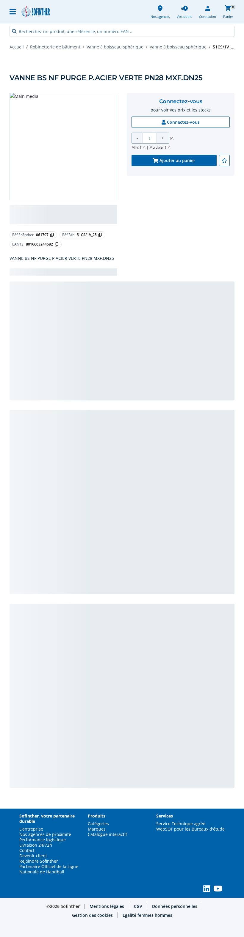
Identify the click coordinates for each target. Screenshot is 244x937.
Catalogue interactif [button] (107, 834)
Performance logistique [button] (42, 839)
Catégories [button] (98, 823)
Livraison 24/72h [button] (35, 845)
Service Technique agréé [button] (180, 823)
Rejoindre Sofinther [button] (38, 861)
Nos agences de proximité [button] (45, 834)
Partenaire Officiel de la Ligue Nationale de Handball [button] (48, 869)
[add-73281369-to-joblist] (224, 160)
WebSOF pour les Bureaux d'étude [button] (190, 829)
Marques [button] (97, 829)
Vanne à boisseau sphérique (115, 47)
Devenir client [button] (33, 856)
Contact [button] (27, 850)
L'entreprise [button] (31, 829)
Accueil (17, 47)
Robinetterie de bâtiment (55, 47)
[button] (13, 11)
